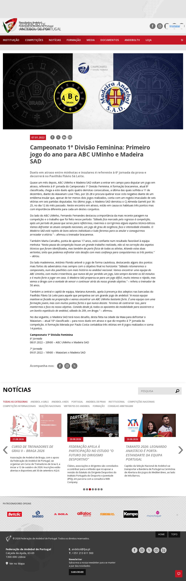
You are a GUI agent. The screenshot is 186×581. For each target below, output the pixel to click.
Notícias (55, 40)
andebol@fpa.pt (81, 549)
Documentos (109, 40)
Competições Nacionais (141, 401)
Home (161, 534)
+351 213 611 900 (82, 553)
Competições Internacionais (19, 406)
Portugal (77, 401)
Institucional (117, 401)
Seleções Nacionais (50, 406)
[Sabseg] (14, 515)
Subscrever (77, 572)
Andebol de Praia (96, 401)
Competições (34, 40)
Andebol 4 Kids (60, 401)
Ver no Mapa (17, 563)
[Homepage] (30, 26)
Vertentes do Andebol (77, 406)
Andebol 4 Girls (40, 401)
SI (182, 40)
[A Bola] (38, 515)
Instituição (11, 40)
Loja (148, 40)
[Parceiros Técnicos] (154, 515)
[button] (178, 573)
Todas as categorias (15, 401)
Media (91, 40)
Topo (174, 534)
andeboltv (132, 40)
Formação (74, 40)
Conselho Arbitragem (120, 406)
